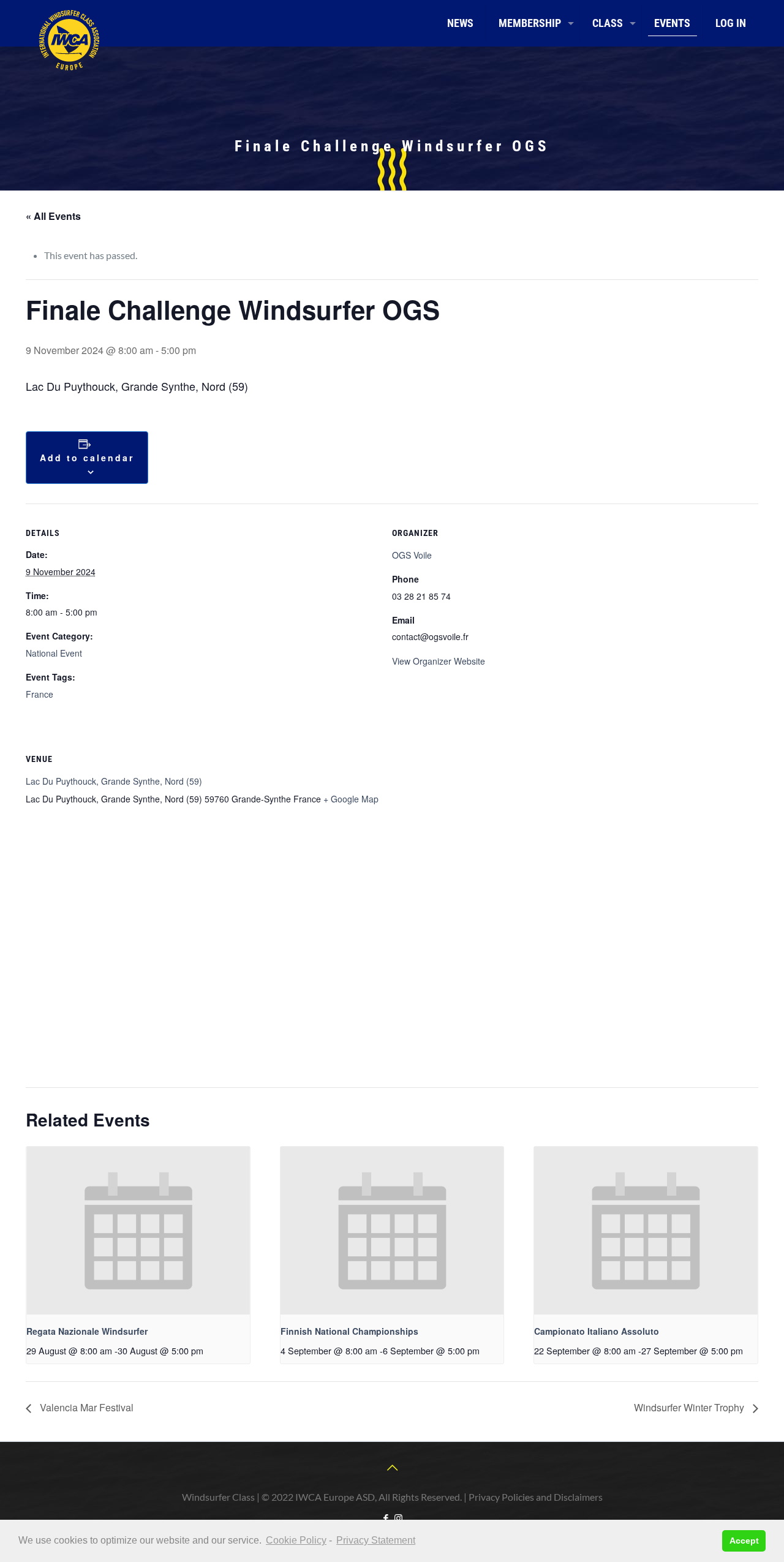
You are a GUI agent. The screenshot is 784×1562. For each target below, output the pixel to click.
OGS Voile (412, 555)
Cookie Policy (296, 1540)
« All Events (53, 216)
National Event (54, 653)
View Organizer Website (438, 661)
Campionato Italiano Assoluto (596, 1331)
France (39, 694)
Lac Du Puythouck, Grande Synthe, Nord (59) (114, 781)
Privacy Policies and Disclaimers (536, 1497)
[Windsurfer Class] (68, 40)
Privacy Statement (375, 1540)
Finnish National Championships (349, 1331)
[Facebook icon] (385, 1517)
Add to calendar (87, 457)
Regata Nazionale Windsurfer (87, 1331)
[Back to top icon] (392, 1467)
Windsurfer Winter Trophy (690, 1407)
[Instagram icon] (398, 1517)
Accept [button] (744, 1540)
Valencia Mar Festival (85, 1407)
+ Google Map (351, 799)
